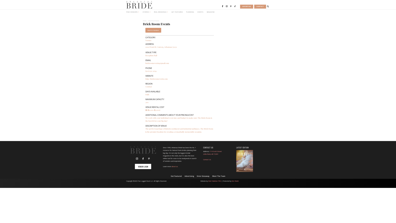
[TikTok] (235, 6)
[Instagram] (227, 6)
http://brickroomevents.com (156, 79)
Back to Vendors (153, 30)
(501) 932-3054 (150, 71)
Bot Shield (235, 181)
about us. (175, 166)
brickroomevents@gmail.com (157, 63)
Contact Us (207, 159)
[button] (268, 6)
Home (145, 21)
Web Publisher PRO (214, 181)
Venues (148, 40)
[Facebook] (222, 6)
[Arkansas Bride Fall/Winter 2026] (244, 161)
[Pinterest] (231, 6)
